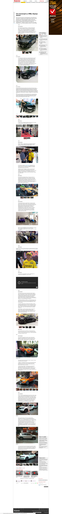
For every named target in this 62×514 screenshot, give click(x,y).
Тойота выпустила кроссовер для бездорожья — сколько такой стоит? (43, 468)
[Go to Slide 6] (34, 116)
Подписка (47, 510)
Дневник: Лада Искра (47, 2)
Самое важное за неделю (42, 481)
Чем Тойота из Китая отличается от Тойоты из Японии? (43, 42)
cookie (19, 513)
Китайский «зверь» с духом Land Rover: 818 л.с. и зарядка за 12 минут (43, 469)
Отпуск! (37, 2)
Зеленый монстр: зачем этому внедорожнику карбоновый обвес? (43, 36)
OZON (37, 510)
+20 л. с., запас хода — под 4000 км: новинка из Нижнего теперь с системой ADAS (43, 447)
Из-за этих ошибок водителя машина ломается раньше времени (43, 463)
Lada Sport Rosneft (27, 165)
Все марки (14, 23)
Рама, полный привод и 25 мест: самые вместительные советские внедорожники (44, 46)
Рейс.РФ (45, 512)
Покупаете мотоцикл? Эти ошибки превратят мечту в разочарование (43, 438)
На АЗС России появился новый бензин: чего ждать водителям (43, 39)
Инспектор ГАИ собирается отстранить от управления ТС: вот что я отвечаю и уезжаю (43, 49)
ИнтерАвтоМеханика (17, 2)
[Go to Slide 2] (27, 52)
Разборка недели (28, 2)
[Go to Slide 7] (37, 116)
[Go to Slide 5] (30, 116)
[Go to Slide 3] (30, 52)
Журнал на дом (23, 2)
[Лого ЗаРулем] (17, 1)
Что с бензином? (33, 2)
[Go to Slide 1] (23, 52)
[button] (34, 513)
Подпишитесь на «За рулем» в (27, 478)
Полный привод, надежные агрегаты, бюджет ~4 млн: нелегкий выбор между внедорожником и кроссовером (43, 52)
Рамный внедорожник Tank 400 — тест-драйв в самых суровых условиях (43, 445)
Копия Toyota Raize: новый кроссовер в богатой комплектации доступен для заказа (43, 460)
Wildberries (39, 510)
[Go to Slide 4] (27, 116)
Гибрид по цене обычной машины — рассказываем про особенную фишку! (43, 442)
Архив (47, 512)
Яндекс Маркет (43, 510)
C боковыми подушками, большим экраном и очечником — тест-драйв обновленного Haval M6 (43, 441)
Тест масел (42, 2)
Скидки (39, 2)
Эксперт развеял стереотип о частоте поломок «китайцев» (42, 462)
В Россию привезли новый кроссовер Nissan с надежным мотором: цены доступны (43, 466)
